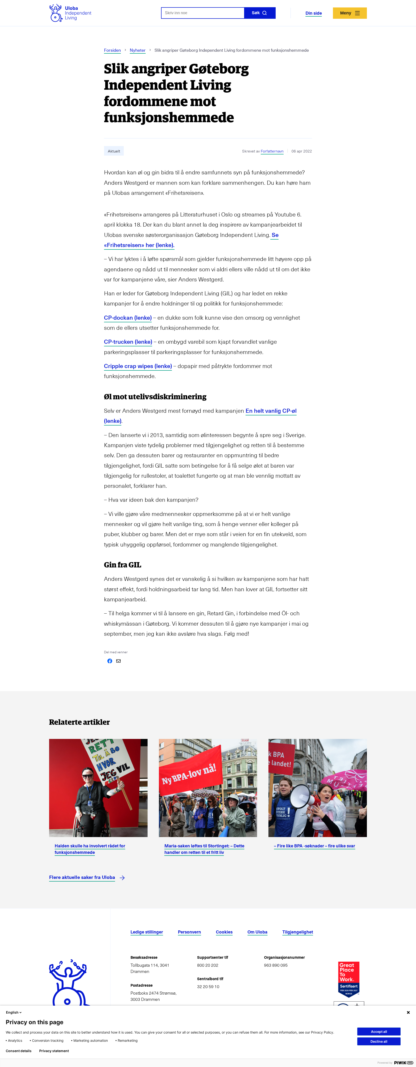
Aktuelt (114, 151)
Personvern (189, 931)
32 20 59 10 (208, 986)
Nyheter (138, 50)
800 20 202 (207, 965)
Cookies (224, 931)
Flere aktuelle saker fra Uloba (82, 877)
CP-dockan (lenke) (128, 317)
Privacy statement (54, 1051)
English (12, 1012)
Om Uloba (257, 931)
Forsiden (112, 50)
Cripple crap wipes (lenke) (138, 366)
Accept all (379, 1031)
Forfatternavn (272, 151)
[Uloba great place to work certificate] (349, 980)
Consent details (19, 1051)
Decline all (378, 1041)
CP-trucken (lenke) (128, 341)
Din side (314, 12)
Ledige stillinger (146, 931)
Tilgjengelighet (297, 931)
